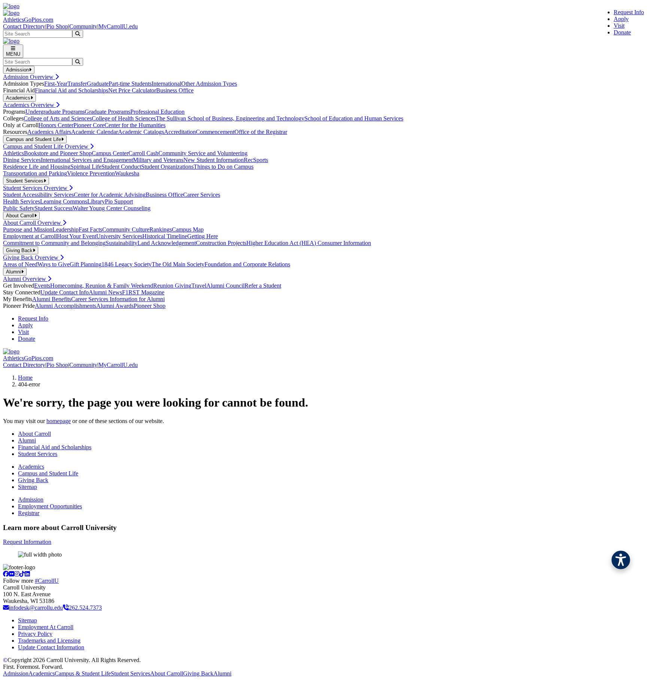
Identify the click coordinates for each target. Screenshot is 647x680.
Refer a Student (262, 285)
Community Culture (125, 229)
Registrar (28, 513)
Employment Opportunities (50, 506)
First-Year (55, 83)
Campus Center (110, 153)
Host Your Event (76, 236)
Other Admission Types (209, 83)
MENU (13, 54)
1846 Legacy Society (126, 264)
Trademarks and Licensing (49, 640)
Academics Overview (29, 105)
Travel (198, 285)
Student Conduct (121, 166)
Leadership (65, 229)
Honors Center (56, 125)
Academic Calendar (94, 132)
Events (42, 285)
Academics (31, 466)
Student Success (53, 208)
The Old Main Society (178, 264)
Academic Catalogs (141, 132)
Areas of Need (20, 264)
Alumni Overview (25, 279)
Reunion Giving (172, 285)
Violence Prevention (91, 173)
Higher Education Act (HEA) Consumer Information (308, 243)
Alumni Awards (115, 306)
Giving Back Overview (31, 257)
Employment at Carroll (30, 236)
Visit (619, 25)
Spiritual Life (85, 166)
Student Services (37, 454)
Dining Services (22, 160)
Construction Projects (221, 243)
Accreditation (180, 132)
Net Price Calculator (132, 90)
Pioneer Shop (149, 306)
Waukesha (127, 173)
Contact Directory (24, 26)
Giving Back (33, 480)
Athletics (13, 153)
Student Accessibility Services (38, 195)
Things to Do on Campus (223, 166)
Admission (30, 499)
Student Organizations (167, 166)
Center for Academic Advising (110, 195)
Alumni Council (225, 285)
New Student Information (213, 160)
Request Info (629, 12)
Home (25, 377)
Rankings (160, 229)
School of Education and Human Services (353, 118)
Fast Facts (90, 229)
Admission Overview (29, 77)
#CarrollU (47, 581)
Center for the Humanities (134, 125)
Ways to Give (53, 264)
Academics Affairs (49, 132)
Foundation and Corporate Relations (247, 264)
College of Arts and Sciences (58, 118)
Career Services (201, 195)
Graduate (98, 83)
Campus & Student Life (83, 673)
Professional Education (157, 111)
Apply (621, 19)
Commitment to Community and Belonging (54, 243)
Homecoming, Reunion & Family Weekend (101, 285)
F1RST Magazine (143, 292)
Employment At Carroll (45, 627)
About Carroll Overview (33, 223)
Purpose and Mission (27, 229)
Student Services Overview (36, 188)
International (166, 83)
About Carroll (34, 434)
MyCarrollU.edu (118, 26)
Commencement (215, 132)
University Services (119, 236)
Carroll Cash (143, 153)
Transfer (77, 83)
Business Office (175, 90)
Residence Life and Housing (36, 166)
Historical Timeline (164, 236)
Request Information (27, 542)
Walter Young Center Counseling (112, 208)
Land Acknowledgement (166, 243)
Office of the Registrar (260, 132)
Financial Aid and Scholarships (71, 90)
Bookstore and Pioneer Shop (58, 153)
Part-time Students (130, 83)
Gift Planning (85, 264)
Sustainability (121, 243)
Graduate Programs (107, 111)
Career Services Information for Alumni (118, 299)
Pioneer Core (88, 125)
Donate (622, 32)
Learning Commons (63, 201)
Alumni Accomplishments (65, 306)
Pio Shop (57, 26)
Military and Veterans (158, 160)
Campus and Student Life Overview (46, 146)
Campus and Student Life (48, 473)
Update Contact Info (64, 292)
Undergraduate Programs (55, 111)
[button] (620, 560)
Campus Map (188, 229)
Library (96, 201)
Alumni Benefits (51, 299)
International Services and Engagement (87, 160)
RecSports (256, 160)
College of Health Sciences (124, 118)
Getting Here (202, 236)
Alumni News (105, 292)
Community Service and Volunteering (202, 153)
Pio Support (119, 201)
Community (83, 26)
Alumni (27, 440)
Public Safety (18, 208)
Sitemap (27, 487)
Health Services (21, 201)
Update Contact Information (51, 647)
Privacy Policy (35, 634)
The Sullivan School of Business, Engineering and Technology (230, 118)
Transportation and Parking (35, 173)
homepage (58, 421)
